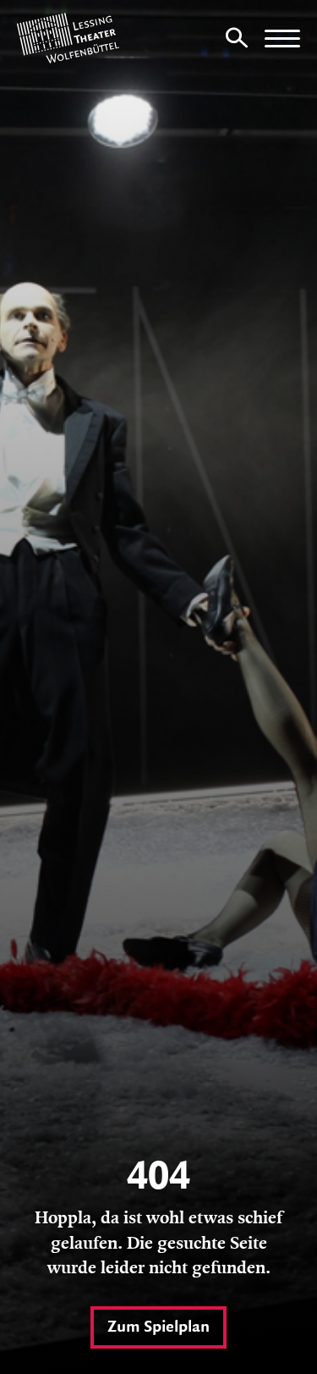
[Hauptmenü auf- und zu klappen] (282, 38)
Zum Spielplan (158, 1327)
